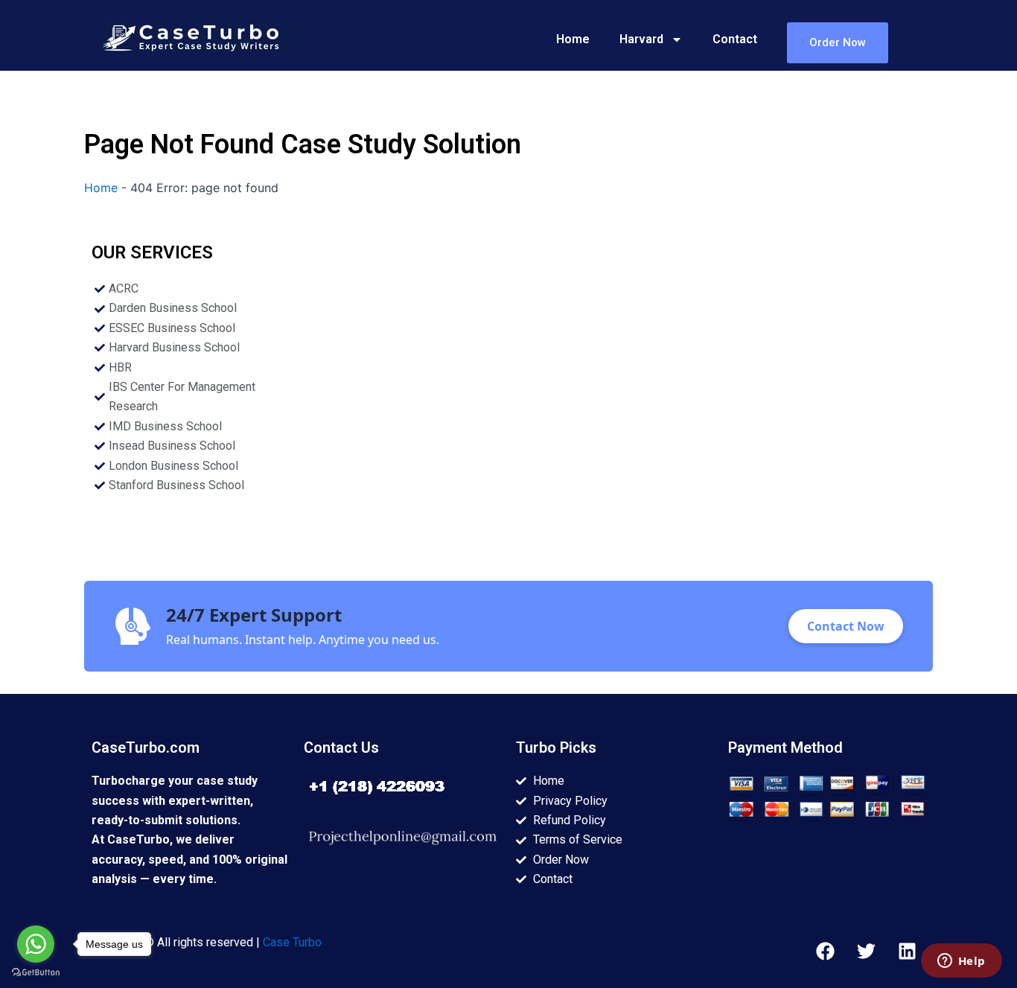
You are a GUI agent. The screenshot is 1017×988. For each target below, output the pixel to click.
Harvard (641, 39)
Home (573, 39)
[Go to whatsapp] (35, 944)
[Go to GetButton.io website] (36, 973)
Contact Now (845, 626)
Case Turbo (292, 942)
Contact (734, 39)
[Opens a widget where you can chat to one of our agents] (961, 962)
